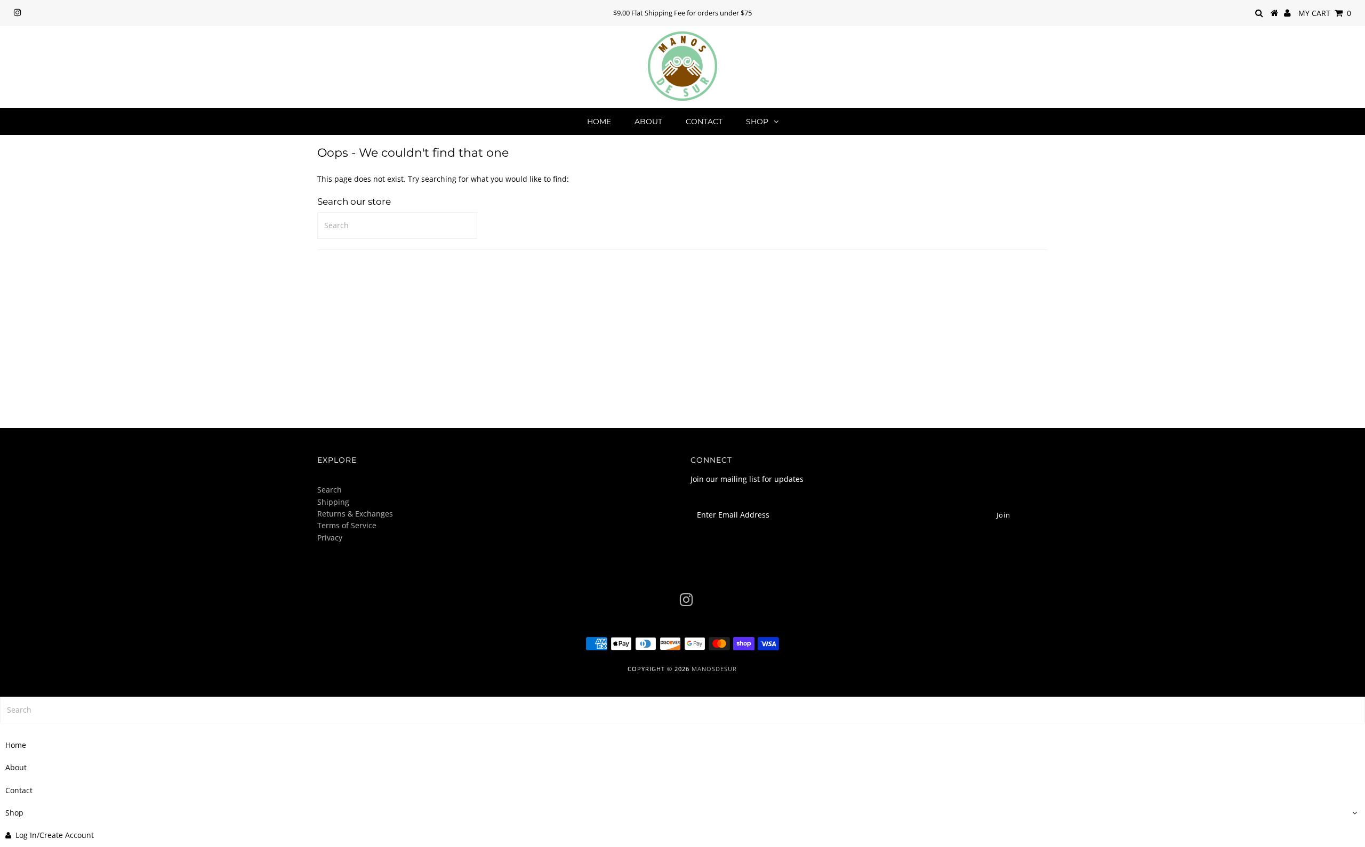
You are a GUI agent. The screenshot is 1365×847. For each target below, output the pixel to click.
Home (599, 121)
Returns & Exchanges (355, 514)
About (648, 121)
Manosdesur (714, 669)
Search (329, 490)
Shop (757, 121)
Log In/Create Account (54, 835)
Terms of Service (346, 525)
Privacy (329, 538)
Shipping (333, 502)
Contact (704, 121)
